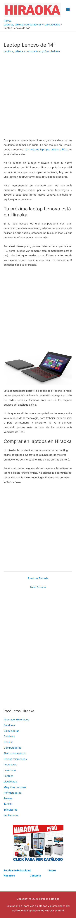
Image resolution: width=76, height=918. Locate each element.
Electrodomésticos (15, 753)
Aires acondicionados (16, 719)
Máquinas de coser (15, 787)
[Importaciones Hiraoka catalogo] (38, 843)
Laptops (8, 775)
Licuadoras (10, 781)
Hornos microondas (15, 759)
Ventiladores (11, 815)
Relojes (8, 798)
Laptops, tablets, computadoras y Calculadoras (32, 51)
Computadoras (12, 747)
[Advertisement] (38, 98)
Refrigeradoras (12, 792)
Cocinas (8, 742)
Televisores (10, 809)
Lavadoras (10, 770)
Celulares (9, 736)
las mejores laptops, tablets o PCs (46, 149)
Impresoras (10, 764)
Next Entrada (38, 587)
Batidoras (9, 725)
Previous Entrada (38, 578)
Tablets (8, 804)
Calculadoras (11, 730)
